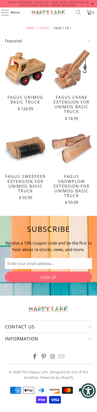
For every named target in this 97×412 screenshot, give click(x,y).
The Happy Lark (35, 372)
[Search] (78, 12)
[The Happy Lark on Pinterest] (44, 356)
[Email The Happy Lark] (61, 356)
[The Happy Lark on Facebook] (35, 356)
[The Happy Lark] (48, 12)
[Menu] (2, 12)
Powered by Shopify (56, 377)
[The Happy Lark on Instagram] (52, 356)
